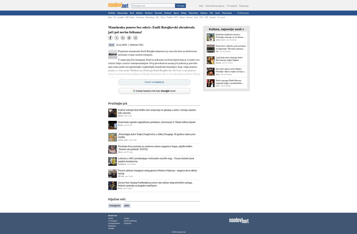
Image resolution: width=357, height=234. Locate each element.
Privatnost (127, 223)
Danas (182, 17)
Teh (211, 13)
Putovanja (227, 13)
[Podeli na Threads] (129, 38)
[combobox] (153, 5)
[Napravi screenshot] (135, 38)
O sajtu (126, 218)
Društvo (149, 13)
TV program (232, 6)
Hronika (158, 13)
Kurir (196, 17)
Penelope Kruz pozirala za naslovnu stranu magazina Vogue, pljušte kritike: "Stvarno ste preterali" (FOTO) (155, 147)
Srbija (183, 13)
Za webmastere (114, 223)
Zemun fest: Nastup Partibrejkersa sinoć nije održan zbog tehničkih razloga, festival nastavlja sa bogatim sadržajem (155, 184)
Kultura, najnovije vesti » (226, 29)
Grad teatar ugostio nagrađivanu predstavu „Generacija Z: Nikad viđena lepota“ (157, 122)
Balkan (139, 13)
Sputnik (213, 17)
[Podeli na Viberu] (123, 38)
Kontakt (111, 228)
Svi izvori (221, 17)
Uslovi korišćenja (130, 221)
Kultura (167, 13)
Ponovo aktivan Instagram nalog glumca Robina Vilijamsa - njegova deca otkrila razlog (157, 172)
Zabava (203, 13)
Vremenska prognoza (215, 6)
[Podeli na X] (116, 38)
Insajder (121, 17)
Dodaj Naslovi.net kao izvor (156, 91)
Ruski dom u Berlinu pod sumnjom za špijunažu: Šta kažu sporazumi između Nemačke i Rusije (231, 47)
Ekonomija (123, 13)
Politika (111, 13)
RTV (201, 17)
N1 (115, 17)
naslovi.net (181, 232)
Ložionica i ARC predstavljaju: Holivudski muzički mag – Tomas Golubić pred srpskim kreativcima (156, 160)
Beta (110, 17)
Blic (157, 17)
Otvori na (154, 82)
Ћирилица (244, 6)
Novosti (189, 17)
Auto (217, 13)
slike (126, 205)
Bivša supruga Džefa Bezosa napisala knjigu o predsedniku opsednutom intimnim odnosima (230, 81)
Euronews (140, 17)
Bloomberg (150, 17)
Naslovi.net (112, 216)
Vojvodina (193, 13)
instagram (114, 205)
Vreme (110, 218)
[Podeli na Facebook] (110, 38)
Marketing (112, 226)
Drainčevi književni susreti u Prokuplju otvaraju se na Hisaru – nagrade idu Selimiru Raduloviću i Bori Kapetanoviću (230, 36)
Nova (163, 17)
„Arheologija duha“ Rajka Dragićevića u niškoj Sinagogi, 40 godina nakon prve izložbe (157, 135)
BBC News (130, 17)
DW (206, 17)
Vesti (201, 6)
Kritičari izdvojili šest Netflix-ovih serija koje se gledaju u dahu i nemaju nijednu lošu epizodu (157, 111)
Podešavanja (243, 13)
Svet (132, 13)
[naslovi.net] (118, 5)
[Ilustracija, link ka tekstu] (112, 113)
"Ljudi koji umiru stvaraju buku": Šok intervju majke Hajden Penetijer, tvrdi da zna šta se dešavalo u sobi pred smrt (229, 59)
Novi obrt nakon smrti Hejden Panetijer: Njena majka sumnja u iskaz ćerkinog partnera (230, 70)
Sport (176, 13)
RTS (176, 17)
